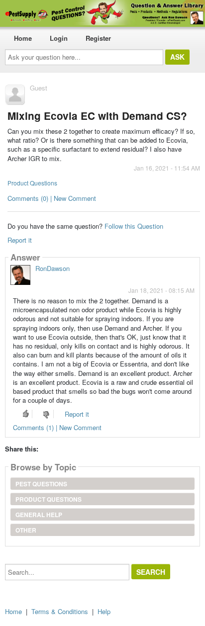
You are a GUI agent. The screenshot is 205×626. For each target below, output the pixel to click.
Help (104, 611)
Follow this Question (133, 226)
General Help (38, 514)
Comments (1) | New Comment (57, 427)
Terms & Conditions (59, 611)
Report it (19, 240)
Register (98, 38)
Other (25, 530)
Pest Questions (41, 483)
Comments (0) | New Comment (51, 198)
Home (23, 38)
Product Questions (32, 183)
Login (59, 38)
